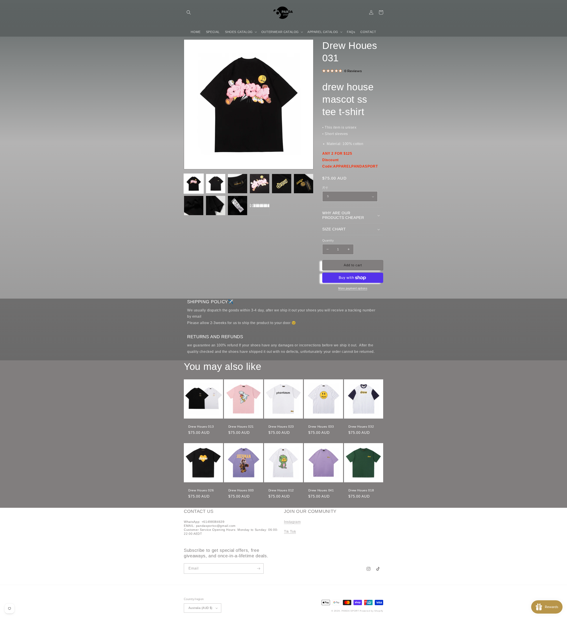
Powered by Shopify (371, 611)
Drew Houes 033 (321, 426)
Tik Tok (290, 531)
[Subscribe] (258, 568)
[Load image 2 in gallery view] (215, 183)
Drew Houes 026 (201, 490)
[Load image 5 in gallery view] (281, 183)
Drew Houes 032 (361, 426)
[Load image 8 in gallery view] (215, 205)
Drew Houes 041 (321, 490)
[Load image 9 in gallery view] (237, 205)
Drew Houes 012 (281, 490)
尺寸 (325, 187)
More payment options (352, 288)
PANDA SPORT (350, 611)
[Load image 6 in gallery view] (303, 183)
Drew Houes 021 (241, 426)
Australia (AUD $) (200, 608)
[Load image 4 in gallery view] (259, 183)
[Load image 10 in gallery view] (259, 205)
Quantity (328, 240)
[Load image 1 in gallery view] (194, 183)
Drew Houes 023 (281, 426)
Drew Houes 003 (241, 490)
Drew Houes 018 (361, 490)
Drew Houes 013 (201, 426)
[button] (189, 12)
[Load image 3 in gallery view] (237, 183)
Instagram (292, 522)
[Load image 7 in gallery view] (194, 205)
